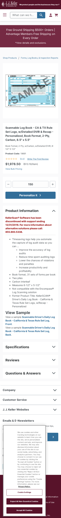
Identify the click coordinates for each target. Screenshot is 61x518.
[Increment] (53, 184)
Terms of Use (48, 502)
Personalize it (28, 195)
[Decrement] (8, 184)
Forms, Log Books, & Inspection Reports (39, 58)
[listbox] (30, 91)
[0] (56, 15)
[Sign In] (50, 15)
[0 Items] (56, 15)
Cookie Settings (24, 492)
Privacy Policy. (24, 487)
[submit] (52, 437)
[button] (30, 36)
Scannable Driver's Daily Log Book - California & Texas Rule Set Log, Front (30, 320)
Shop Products (10, 58)
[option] (30, 91)
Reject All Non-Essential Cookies (24, 501)
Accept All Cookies (24, 510)
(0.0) (22, 159)
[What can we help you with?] (41, 15)
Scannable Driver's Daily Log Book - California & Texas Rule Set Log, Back (30, 331)
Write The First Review (38, 159)
